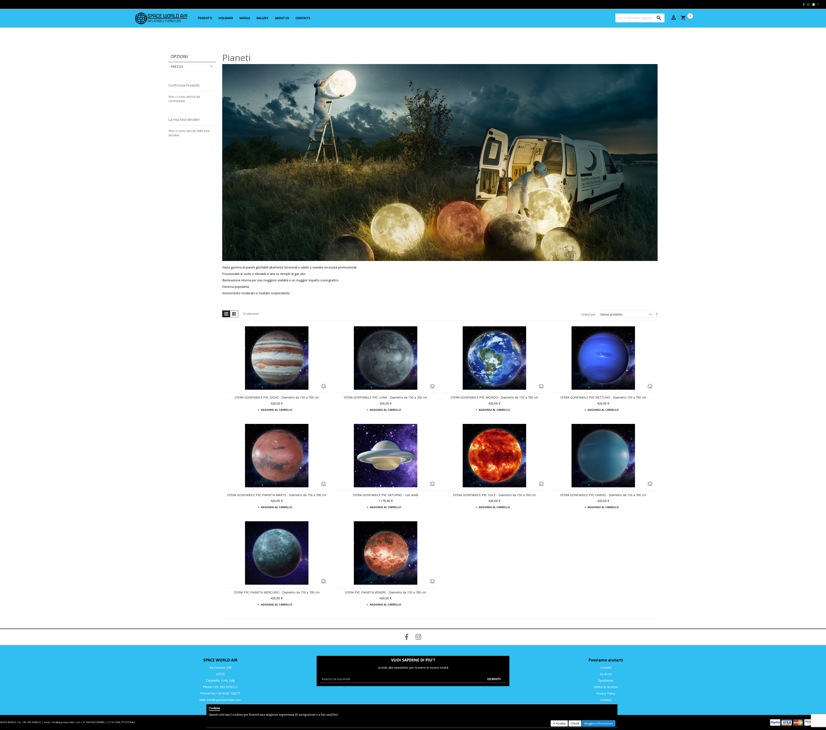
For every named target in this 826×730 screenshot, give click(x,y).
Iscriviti (494, 679)
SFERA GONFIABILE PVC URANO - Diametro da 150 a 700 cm (603, 495)
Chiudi (575, 723)
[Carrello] (687, 17)
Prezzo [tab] (177, 66)
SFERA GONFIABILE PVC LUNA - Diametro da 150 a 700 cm (385, 397)
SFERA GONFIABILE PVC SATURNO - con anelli (385, 495)
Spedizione (605, 680)
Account (674, 17)
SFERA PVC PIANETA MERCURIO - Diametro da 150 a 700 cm (277, 592)
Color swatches (322, 386)
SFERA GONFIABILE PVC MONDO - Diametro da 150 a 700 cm (494, 397)
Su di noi (606, 674)
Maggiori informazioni (598, 723)
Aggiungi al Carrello (276, 410)
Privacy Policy (605, 693)
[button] (813, 4)
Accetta (560, 723)
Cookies (605, 700)
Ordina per (588, 314)
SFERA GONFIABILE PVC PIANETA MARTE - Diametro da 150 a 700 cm (276, 495)
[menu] (253, 18)
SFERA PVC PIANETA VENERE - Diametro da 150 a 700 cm (385, 592)
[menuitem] (204, 18)
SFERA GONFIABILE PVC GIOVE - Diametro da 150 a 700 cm (277, 397)
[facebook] (803, 4)
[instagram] (808, 4)
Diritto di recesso (606, 687)
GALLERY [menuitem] (262, 18)
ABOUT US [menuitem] (282, 18)
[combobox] (639, 18)
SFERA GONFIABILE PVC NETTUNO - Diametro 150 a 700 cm (603, 397)
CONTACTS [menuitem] (303, 18)
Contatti (605, 668)
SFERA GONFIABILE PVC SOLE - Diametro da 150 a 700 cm (494, 495)
